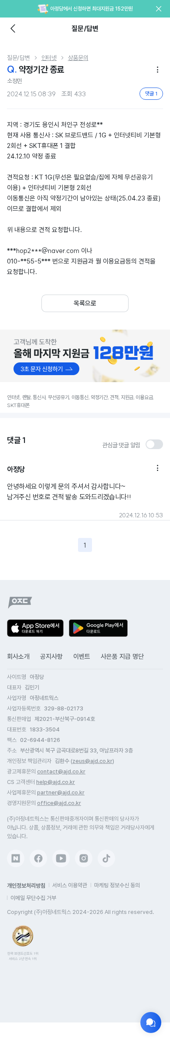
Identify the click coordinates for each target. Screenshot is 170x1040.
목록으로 (85, 303)
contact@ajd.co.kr (61, 771)
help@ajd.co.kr (55, 782)
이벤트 (81, 657)
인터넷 (49, 58)
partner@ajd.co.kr (61, 792)
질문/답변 (18, 58)
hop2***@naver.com (47, 250)
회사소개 (18, 657)
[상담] (150, 1022)
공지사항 (51, 657)
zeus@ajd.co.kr (92, 761)
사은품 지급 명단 (122, 657)
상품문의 (78, 58)
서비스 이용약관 (69, 885)
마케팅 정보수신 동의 (117, 885)
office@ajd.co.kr (59, 803)
